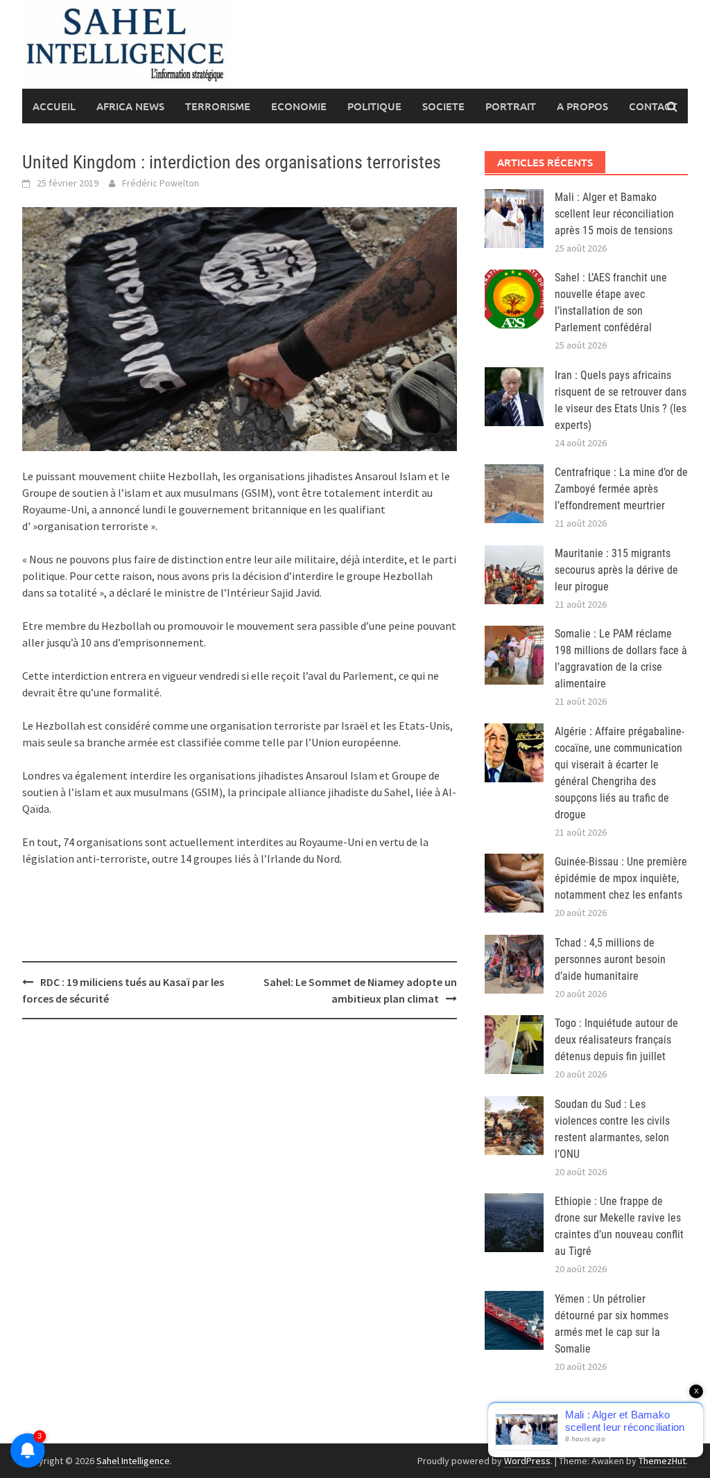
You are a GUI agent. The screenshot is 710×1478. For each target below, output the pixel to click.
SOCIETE (443, 106)
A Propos (582, 106)
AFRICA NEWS (130, 106)
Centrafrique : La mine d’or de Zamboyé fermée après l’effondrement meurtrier (621, 489)
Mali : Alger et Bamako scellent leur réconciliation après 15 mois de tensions (614, 214)
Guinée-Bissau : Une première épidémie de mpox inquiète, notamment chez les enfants (621, 878)
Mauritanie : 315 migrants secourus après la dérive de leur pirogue (616, 570)
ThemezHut (662, 1460)
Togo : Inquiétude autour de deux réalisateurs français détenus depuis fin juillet (616, 1040)
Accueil (54, 106)
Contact (653, 106)
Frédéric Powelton (160, 183)
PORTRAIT (510, 106)
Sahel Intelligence (133, 1460)
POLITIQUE (374, 106)
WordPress (527, 1460)
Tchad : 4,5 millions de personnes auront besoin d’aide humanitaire (610, 959)
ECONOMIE (299, 106)
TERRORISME (217, 106)
